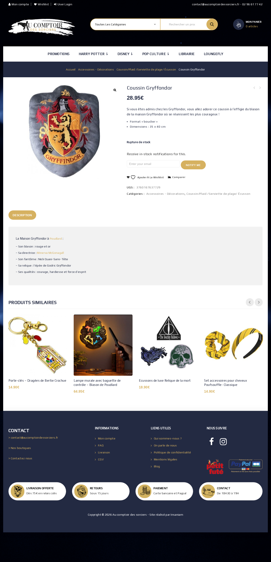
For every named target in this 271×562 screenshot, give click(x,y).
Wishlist (43, 4)
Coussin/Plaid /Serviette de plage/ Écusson (146, 69)
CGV (101, 459)
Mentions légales (165, 459)
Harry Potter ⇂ (93, 54)
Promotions (58, 54)
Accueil (70, 69)
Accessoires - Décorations (96, 69)
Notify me (193, 165)
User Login (65, 4)
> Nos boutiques (19, 448)
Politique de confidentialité (172, 452)
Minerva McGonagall (50, 252)
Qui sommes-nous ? (168, 438)
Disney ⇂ (125, 54)
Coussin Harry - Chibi (254, 88)
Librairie (187, 54)
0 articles (252, 26)
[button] (115, 90)
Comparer (178, 177)
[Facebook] (211, 442)
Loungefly (213, 54)
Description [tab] (22, 215)
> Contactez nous (20, 458)
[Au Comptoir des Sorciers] (41, 27)
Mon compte (20, 4)
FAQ (101, 445)
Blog (157, 466)
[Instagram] (223, 442)
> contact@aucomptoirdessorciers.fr (33, 437)
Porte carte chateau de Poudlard (259, 88)
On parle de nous (165, 445)
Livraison (104, 452)
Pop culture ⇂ (156, 54)
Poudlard (56, 238)
